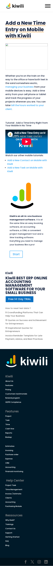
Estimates (9, 446)
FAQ (7, 541)
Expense (9, 459)
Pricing (8, 389)
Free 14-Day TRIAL (19, 299)
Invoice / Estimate (13, 493)
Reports (8, 433)
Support (8, 533)
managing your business (19, 86)
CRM (7, 463)
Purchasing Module (13, 506)
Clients (8, 498)
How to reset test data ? (18, 308)
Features (9, 385)
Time (7, 424)
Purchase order (11, 454)
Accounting (10, 467)
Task (7, 420)
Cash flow (9, 428)
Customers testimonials (16, 394)
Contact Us (10, 528)
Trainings (9, 524)
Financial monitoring (14, 471)
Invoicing (9, 450)
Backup (8, 437)
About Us (9, 381)
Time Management (13, 489)
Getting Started (12, 537)
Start (16, 254)
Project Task (10, 485)
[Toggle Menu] (48, 6)
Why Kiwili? (10, 520)
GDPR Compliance (13, 402)
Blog (7, 545)
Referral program (12, 398)
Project (8, 416)
